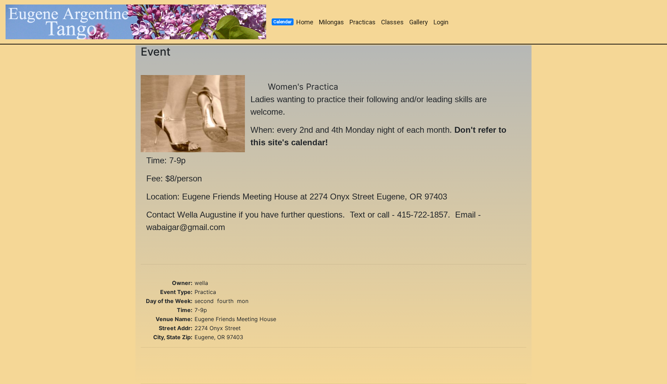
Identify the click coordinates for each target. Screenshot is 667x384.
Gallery (418, 22)
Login (441, 22)
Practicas (362, 22)
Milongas (331, 22)
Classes (392, 22)
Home (304, 22)
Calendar (282, 21)
